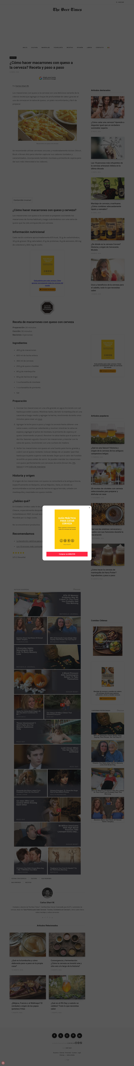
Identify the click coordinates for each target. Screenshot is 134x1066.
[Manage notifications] (3, 1063)
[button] (89, 508)
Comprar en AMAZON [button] (67, 554)
